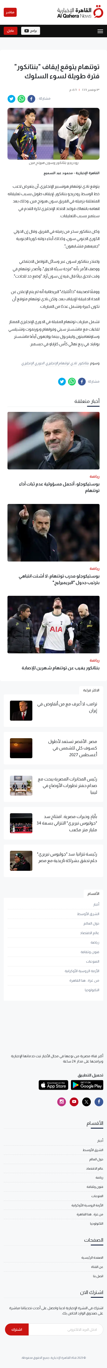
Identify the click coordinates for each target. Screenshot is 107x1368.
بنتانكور (83, 363)
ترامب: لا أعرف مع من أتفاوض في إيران (67, 707)
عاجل (10, 31)
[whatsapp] (21, 99)
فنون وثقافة (90, 952)
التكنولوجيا (92, 990)
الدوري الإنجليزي (32, 363)
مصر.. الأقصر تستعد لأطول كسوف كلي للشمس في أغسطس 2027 (72, 748)
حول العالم (91, 923)
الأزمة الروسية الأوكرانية (82, 971)
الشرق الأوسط (88, 914)
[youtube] (74, 1102)
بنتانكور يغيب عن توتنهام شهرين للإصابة (61, 667)
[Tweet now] (86, 1102)
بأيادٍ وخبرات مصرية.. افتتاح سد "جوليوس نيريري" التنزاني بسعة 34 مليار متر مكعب (67, 823)
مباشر (10, 12)
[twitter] (11, 99)
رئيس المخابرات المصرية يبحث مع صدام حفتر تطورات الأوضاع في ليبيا (67, 785)
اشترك (16, 1329)
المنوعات (92, 961)
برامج (33, 31)
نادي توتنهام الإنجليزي (61, 363)
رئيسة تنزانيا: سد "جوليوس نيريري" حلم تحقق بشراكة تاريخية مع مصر (67, 857)
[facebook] (31, 99)
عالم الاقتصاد (89, 933)
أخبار (96, 904)
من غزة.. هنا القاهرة (84, 980)
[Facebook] (99, 1102)
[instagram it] (61, 1102)
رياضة (95, 942)
